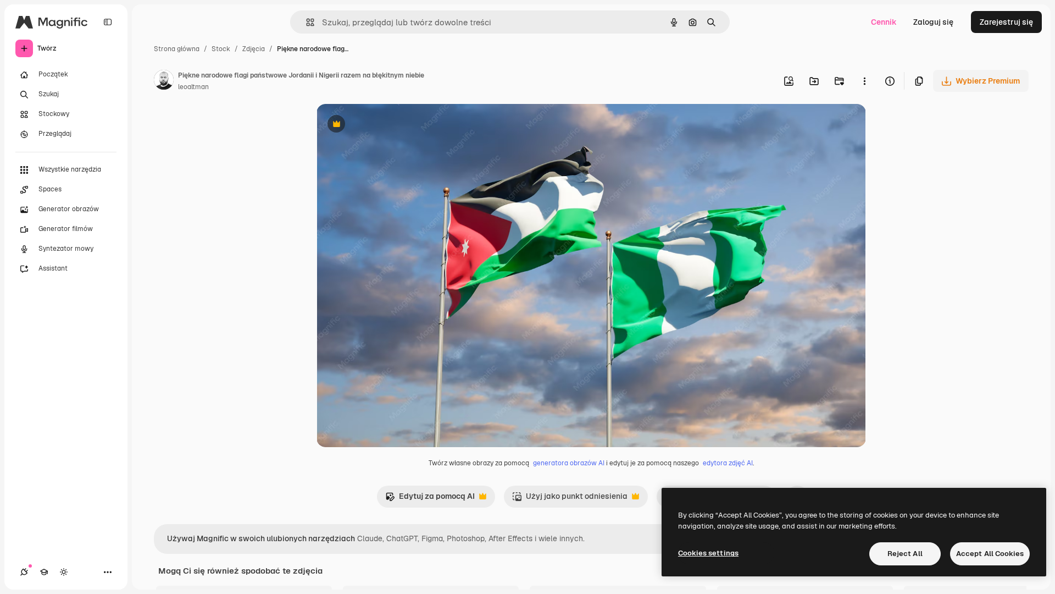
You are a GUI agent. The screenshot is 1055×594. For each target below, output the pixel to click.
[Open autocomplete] (306, 22)
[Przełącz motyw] (64, 572)
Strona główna (176, 49)
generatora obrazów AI (568, 463)
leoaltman (193, 86)
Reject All (905, 553)
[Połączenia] (24, 572)
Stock (221, 49)
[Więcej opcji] (864, 81)
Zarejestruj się (1006, 22)
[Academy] (44, 572)
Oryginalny (392, 125)
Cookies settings (708, 553)
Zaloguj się (933, 22)
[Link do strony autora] (164, 81)
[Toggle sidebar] (107, 22)
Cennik (884, 22)
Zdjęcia (253, 49)
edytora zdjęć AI (728, 463)
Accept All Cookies (990, 553)
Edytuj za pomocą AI (430, 499)
